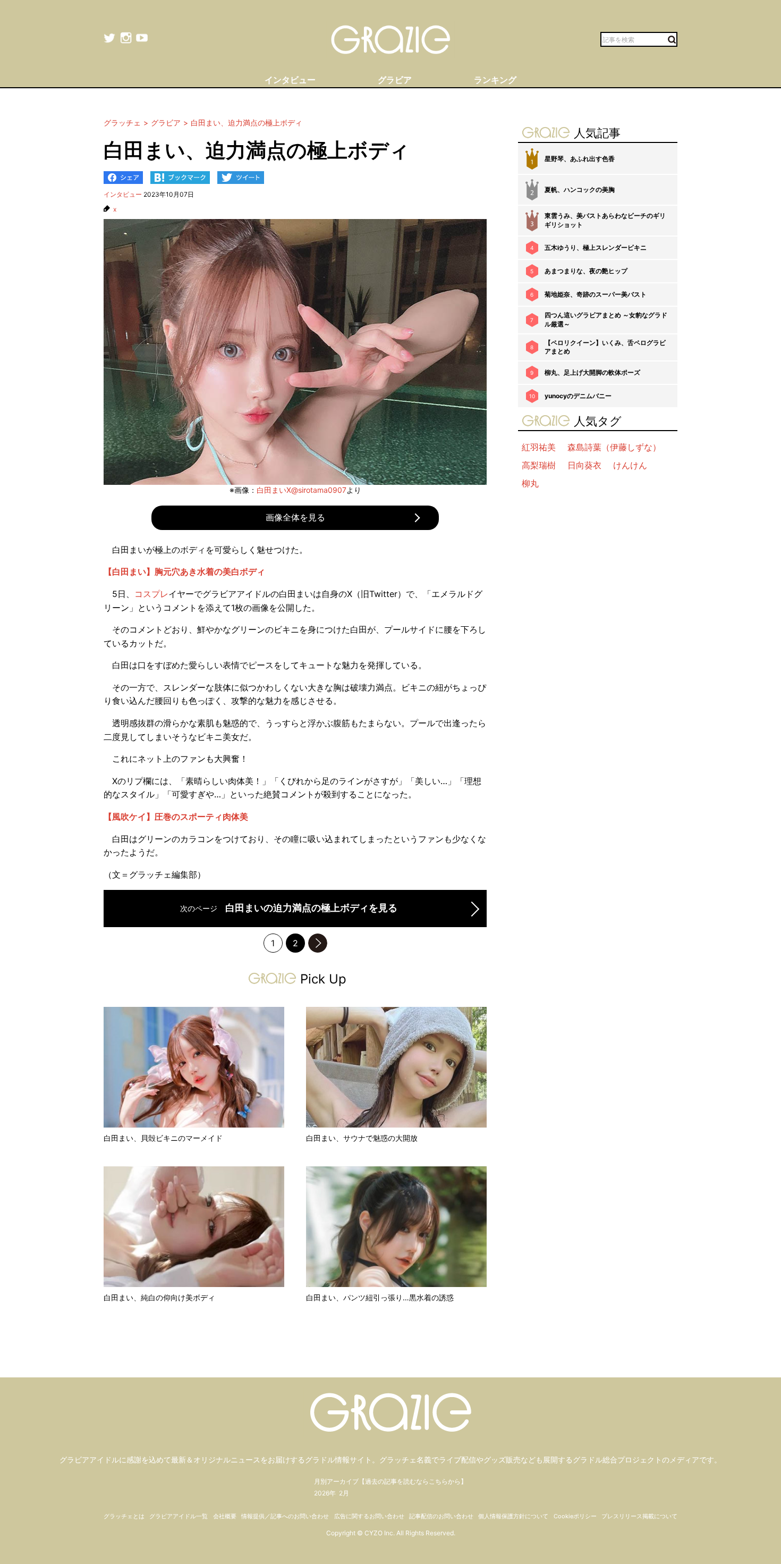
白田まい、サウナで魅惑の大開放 (362, 1137)
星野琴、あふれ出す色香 (580, 159)
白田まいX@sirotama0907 (301, 489)
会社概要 (224, 1516)
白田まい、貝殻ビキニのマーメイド (163, 1137)
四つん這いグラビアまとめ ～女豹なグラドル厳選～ (606, 319)
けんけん (630, 465)
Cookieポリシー (575, 1516)
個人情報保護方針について (513, 1516)
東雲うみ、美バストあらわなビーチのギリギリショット (605, 220)
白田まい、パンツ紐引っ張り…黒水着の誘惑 (380, 1297)
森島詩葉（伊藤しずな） (614, 447)
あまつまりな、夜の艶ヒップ (586, 271)
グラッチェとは (124, 1516)
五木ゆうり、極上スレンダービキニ (596, 247)
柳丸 (530, 483)
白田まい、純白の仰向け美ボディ (159, 1297)
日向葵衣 (584, 465)
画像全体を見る (295, 517)
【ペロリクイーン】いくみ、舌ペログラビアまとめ (605, 347)
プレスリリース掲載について (639, 1516)
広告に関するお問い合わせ (369, 1516)
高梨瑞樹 (539, 465)
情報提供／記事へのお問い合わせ (285, 1516)
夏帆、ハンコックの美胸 (580, 190)
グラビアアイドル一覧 (178, 1516)
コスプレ (151, 593)
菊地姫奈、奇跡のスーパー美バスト (596, 294)
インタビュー (123, 194)
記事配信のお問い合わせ (441, 1516)
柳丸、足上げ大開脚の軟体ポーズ (592, 372)
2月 (344, 1493)
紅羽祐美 (539, 447)
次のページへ (317, 943)
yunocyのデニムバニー (578, 396)
